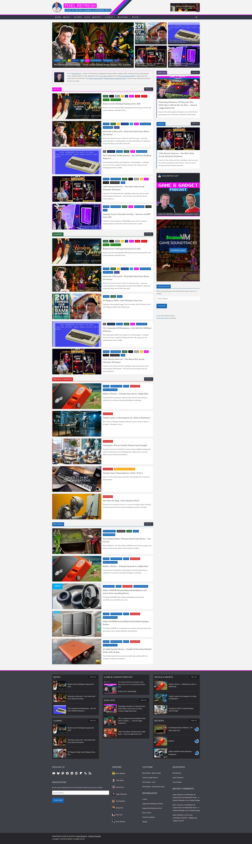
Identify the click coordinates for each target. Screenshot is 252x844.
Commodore (111, 151)
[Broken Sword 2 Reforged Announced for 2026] (77, 106)
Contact (144, 799)
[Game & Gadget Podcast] (178, 175)
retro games (103, 76)
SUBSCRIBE (161, 306)
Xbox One (106, 99)
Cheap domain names (162, 318)
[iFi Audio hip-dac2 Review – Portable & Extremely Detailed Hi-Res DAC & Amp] (77, 651)
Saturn (117, 60)
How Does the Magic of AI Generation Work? (121, 500)
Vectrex (148, 206)
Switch (137, 96)
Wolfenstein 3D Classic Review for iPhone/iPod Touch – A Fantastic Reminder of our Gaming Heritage (186, 797)
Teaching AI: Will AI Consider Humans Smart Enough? (125, 445)
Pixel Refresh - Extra (148, 782)
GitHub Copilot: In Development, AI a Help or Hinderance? (127, 418)
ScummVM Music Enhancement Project (115, 78)
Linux (111, 96)
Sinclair (106, 182)
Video (122, 182)
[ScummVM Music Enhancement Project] (185, 4)
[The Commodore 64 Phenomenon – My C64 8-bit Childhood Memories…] (184, 33)
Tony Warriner (177, 782)
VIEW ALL (148, 89)
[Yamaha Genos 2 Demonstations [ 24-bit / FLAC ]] (77, 479)
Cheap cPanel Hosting (163, 315)
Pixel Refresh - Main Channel (151, 773)
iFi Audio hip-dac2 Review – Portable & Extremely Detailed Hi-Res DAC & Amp (127, 650)
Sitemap (144, 822)
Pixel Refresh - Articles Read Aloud (153, 786)
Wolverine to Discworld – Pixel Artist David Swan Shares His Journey (92, 64)
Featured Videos (115, 179)
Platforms (124, 17)
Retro (67, 17)
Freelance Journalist (94, 836)
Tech (88, 17)
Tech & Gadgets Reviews (110, 389)
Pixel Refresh (80, 5)
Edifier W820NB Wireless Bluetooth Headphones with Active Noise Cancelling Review (125, 591)
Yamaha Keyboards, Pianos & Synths (124, 469)
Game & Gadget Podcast (95, 78)
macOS (117, 96)
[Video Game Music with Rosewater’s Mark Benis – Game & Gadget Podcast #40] (110, 732)
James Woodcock (76, 73)
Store (136, 17)
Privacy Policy (146, 812)
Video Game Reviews (109, 534)
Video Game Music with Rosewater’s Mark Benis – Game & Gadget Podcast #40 (131, 733)
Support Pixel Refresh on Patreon (152, 804)
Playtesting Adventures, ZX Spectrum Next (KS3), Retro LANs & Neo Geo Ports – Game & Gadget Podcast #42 (178, 105)
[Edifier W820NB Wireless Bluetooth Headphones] (160, 753)
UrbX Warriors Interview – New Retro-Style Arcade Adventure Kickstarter (150, 64)
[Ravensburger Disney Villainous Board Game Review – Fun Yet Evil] (77, 541)
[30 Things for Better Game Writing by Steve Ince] (151, 33)
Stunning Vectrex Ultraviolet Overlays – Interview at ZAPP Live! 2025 (182, 64)
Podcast (110, 17)
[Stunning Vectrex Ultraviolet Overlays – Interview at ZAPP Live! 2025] (184, 57)
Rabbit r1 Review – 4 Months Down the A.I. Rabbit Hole (125, 394)
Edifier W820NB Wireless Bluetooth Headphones (180, 753)
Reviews (97, 17)
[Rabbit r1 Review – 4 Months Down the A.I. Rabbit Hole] (77, 396)
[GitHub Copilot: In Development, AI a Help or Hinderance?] (77, 424)
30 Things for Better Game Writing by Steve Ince (150, 41)
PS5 (126, 96)
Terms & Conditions (148, 817)
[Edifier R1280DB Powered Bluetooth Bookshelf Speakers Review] (77, 624)
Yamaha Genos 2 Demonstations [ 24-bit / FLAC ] (123, 473)
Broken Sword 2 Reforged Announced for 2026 (121, 104)
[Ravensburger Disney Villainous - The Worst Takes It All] (160, 729)
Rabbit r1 (171, 741)
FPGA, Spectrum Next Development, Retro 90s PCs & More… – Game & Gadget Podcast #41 (131, 721)
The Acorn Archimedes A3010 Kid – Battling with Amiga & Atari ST (185, 818)
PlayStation (75, 60)
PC (69, 60)
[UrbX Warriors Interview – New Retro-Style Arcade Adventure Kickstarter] (151, 57)
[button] (196, 17)
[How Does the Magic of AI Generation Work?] (77, 506)
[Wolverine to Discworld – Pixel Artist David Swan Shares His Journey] (93, 24)
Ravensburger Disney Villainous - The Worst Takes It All (181, 729)
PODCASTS (122, 691)
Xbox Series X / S (115, 99)
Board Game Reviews (109, 531)
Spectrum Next (115, 182)
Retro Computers (96, 60)
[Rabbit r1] (160, 741)
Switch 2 (144, 96)
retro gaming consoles (128, 76)
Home (59, 17)
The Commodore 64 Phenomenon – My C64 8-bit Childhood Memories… (183, 41)
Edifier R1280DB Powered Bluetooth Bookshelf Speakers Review (126, 622)
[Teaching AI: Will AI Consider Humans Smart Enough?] (77, 451)
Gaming (79, 17)
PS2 (82, 60)
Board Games (121, 531)
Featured (57, 60)
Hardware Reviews (116, 386)
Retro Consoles (108, 60)
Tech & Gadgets (135, 386)
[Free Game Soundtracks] (178, 221)
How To (120, 296)
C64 (104, 151)
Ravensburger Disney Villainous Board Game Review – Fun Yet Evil (127, 540)
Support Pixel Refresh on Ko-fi (152, 808)
